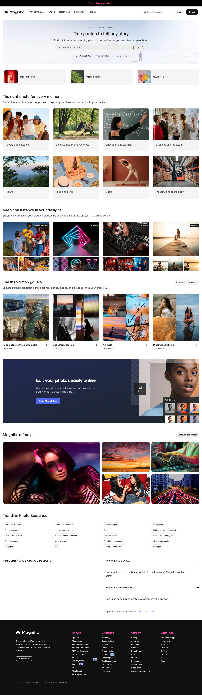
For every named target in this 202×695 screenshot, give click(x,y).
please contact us (145, 611)
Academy (106, 637)
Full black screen (110, 536)
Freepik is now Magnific (99, 3)
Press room (136, 668)
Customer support (169, 637)
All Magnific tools (79, 674)
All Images (101, 27)
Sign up (192, 12)
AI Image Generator (80, 644)
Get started (108, 632)
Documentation (108, 641)
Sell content (136, 664)
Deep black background (113, 541)
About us (135, 641)
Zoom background (12, 530)
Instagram (165, 641)
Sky (105, 530)
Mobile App (77, 671)
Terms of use (107, 647)
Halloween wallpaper (13, 525)
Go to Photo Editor (48, 401)
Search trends (137, 651)
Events (134, 658)
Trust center (107, 664)
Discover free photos (187, 435)
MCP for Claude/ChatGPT (84, 659)
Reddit (163, 661)
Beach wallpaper (110, 525)
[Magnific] (27, 633)
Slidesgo (135, 661)
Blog (133, 654)
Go (9, 498)
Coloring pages (60, 541)
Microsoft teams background (66, 536)
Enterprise (106, 671)
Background (158, 525)
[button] (24, 658)
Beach (57, 547)
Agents (77, 664)
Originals (108, 654)
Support (105, 644)
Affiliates (105, 668)
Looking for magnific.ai (141, 671)
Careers (134, 647)
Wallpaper (9, 547)
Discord (164, 654)
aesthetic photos (84, 56)
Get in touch (167, 632)
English (24, 658)
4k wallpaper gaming (161, 541)
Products (76, 632)
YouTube (164, 644)
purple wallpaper (104, 56)
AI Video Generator (80, 647)
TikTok (164, 651)
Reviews (135, 644)
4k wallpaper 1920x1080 (64, 525)
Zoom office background (64, 530)
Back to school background (164, 536)
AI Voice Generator (80, 651)
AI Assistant (77, 641)
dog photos (122, 56)
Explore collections (185, 282)
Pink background (11, 541)
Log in (179, 12)
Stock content (78, 654)
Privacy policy (108, 651)
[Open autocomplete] (59, 47)
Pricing (92, 12)
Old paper (157, 547)
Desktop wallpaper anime (114, 547)
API (73, 667)
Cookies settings (109, 661)
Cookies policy (108, 658)
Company (136, 632)
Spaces (75, 637)
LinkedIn (164, 647)
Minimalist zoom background (164, 530)
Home (91, 27)
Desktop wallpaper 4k (13, 536)
